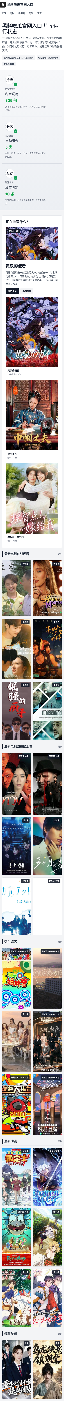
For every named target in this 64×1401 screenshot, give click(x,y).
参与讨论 (27, 291)
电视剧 (21, 13)
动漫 (31, 13)
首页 (4, 13)
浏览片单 (12, 291)
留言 (39, 13)
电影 (12, 13)
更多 (60, 554)
